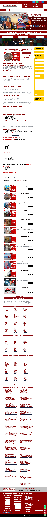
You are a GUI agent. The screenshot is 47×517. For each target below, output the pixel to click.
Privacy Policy (41, 9)
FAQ (34, 9)
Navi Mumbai (16, 328)
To (35, 68)
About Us (31, 9)
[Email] (45, 513)
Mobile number (37, 71)
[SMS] (45, 511)
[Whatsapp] (37, 2)
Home (8, 9)
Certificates (26, 9)
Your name (36, 58)
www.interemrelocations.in (12, 133)
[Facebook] (32, 2)
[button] (16, 10)
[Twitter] (34, 2)
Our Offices (21, 9)
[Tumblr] (38, 2)
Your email (36, 61)
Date (35, 74)
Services (16, 9)
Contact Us (12, 9)
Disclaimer (39, 515)
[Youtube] (35, 2)
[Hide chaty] (45, 515)
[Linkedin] (43, 2)
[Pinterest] (40, 2)
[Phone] (45, 506)
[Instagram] (41, 2)
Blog (37, 9)
